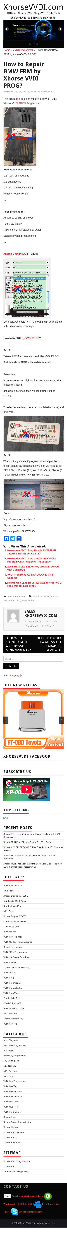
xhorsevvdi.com (34, 1211)
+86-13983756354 (25, 1204)
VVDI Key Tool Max (12, 937)
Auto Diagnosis (10, 1040)
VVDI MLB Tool (10, 1107)
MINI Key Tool (10, 1013)
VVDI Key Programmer (14, 1081)
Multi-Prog (8, 890)
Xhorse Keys (9, 1117)
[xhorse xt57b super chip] (33, 30)
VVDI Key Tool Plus (12, 885)
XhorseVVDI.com (33, 7)
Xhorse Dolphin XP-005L (15, 896)
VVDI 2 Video (10, 962)
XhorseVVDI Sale (11, 1142)
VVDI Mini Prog (10, 1101)
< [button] (7, 29)
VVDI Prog (8, 977)
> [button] (59, 29)
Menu (33, 44)
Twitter (51, 621)
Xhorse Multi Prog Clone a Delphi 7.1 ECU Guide (27, 842)
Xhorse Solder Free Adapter (17, 1122)
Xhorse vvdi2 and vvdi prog (16, 967)
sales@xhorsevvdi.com (31, 1196)
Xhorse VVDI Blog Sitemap (16, 1161)
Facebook (31, 626)
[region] (33, 30)
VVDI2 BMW (9, 972)
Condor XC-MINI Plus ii (14, 901)
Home (6, 50)
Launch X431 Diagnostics (16, 1171)
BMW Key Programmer (14, 1055)
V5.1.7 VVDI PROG (42, 596)
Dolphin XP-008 (11, 926)
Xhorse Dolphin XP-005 (14, 916)
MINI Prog (8, 911)
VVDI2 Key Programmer (15, 952)
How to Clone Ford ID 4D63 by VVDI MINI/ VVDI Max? (18, 644)
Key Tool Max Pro (12, 906)
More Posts (33, 621)
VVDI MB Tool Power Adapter (17, 942)
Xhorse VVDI (9, 1166)
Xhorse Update (10, 1127)
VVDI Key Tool (10, 1024)
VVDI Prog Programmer (22, 600)
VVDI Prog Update (12, 983)
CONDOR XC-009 (12, 1003)
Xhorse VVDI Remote (13, 1132)
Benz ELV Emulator (12, 947)
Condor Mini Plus (11, 998)
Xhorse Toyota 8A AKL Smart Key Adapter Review (49, 644)
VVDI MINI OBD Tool (13, 1008)
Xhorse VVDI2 (10, 1137)
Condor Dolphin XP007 (14, 921)
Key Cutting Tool (11, 1060)
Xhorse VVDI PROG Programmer (21, 103)
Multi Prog (8, 1076)
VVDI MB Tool (10, 931)
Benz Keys (8, 1050)
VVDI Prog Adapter (12, 988)
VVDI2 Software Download (16, 957)
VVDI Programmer (23, 50)
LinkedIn (48, 626)
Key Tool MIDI (10, 1066)
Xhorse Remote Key (13, 1018)
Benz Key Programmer (14, 1045)
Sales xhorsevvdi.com (41, 91)
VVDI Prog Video (11, 993)
